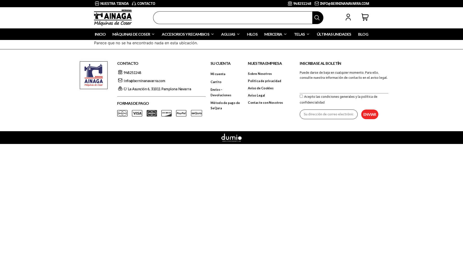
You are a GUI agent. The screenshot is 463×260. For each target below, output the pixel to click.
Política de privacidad (264, 81)
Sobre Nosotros (260, 74)
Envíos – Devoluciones (221, 92)
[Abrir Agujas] (238, 34)
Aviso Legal (256, 95)
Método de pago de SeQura (225, 105)
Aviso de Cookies (260, 88)
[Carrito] (365, 17)
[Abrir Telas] (308, 34)
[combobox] (233, 17)
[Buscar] (317, 17)
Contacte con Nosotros (265, 102)
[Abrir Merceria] (285, 34)
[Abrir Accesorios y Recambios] (212, 34)
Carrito (216, 82)
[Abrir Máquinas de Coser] (153, 34)
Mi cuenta (218, 74)
